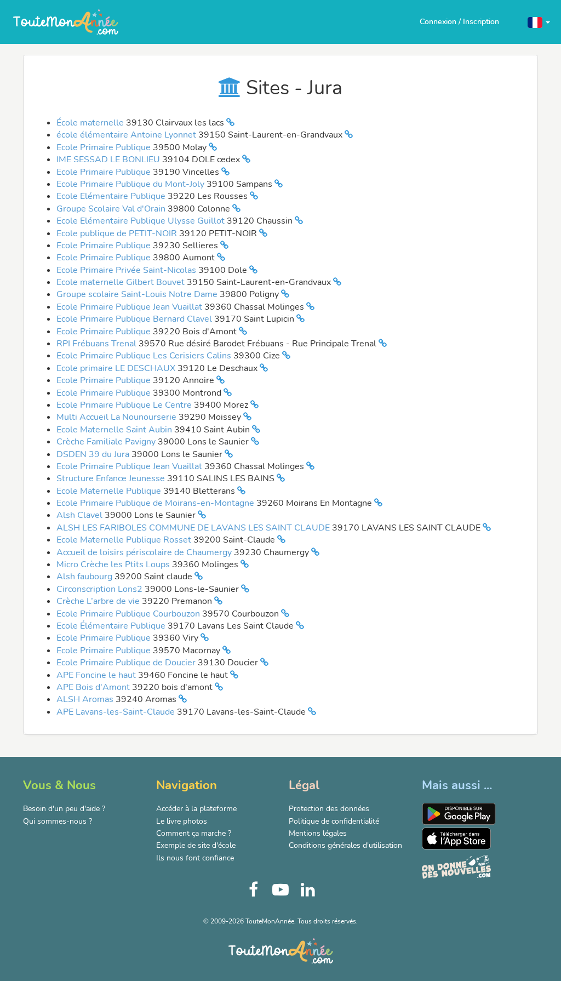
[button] (539, 21)
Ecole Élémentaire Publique (112, 626)
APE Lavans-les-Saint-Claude (116, 712)
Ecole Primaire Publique (104, 147)
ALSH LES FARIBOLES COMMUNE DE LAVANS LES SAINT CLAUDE (194, 528)
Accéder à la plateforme (196, 808)
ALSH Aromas (86, 699)
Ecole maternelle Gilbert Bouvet (121, 282)
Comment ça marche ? (193, 833)
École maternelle (91, 123)
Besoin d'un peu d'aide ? (64, 808)
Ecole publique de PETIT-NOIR (117, 233)
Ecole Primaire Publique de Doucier (127, 663)
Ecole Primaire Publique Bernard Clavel (135, 319)
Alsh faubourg (85, 577)
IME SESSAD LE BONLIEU (109, 159)
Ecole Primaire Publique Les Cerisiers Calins (144, 356)
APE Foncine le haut (97, 675)
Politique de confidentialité (334, 821)
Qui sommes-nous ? (57, 821)
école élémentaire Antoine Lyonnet (127, 135)
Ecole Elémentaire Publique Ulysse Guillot (141, 221)
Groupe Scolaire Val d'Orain (112, 209)
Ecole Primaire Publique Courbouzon (129, 614)
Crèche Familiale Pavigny (107, 442)
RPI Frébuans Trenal (97, 344)
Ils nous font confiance (195, 858)
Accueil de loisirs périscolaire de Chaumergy (145, 552)
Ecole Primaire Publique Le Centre (125, 405)
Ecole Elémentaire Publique (112, 196)
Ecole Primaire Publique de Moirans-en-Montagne (156, 503)
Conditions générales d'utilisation (345, 845)
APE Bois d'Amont (94, 687)
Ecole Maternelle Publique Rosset (124, 540)
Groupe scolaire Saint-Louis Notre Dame (138, 294)
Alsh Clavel (80, 515)
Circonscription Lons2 (100, 589)
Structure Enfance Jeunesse (111, 478)
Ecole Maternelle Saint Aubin (115, 430)
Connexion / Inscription (459, 21)
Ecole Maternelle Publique (109, 491)
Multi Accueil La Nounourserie (117, 417)
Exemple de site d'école (196, 845)
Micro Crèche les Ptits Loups (114, 564)
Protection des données (329, 808)
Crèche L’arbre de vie (99, 601)
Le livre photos (181, 821)
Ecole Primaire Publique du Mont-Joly (131, 184)
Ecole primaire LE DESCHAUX (117, 368)
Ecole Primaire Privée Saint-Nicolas (127, 270)
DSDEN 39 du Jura (93, 454)
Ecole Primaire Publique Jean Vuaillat (130, 307)
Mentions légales (318, 833)
